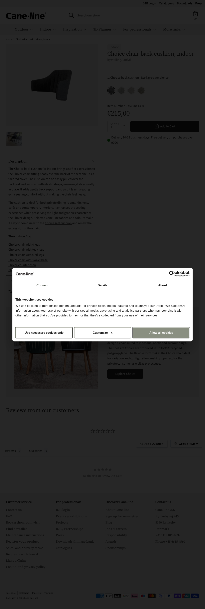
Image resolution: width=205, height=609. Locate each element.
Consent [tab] (42, 285)
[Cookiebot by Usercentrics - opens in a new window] (172, 274)
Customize (100, 332)
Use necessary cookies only (44, 332)
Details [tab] (103, 285)
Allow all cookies (161, 332)
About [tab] (162, 285)
